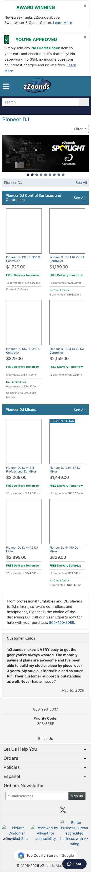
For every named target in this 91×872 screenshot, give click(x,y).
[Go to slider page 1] (32, 175)
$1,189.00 (58, 267)
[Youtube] (80, 811)
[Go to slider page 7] (59, 175)
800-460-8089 (61, 622)
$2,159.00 (59, 358)
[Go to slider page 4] (45, 175)
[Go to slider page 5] (50, 175)
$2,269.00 (16, 477)
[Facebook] (28, 811)
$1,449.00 (59, 477)
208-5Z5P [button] (45, 721)
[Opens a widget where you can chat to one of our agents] (74, 864)
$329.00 (14, 358)
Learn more (62, 22)
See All (81, 182)
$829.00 (57, 557)
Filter (79, 129)
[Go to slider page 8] (63, 175)
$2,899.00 (16, 557)
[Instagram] (45, 811)
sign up (77, 796)
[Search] (84, 102)
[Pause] (28, 174)
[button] (5, 86)
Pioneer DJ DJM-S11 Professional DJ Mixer (21, 469)
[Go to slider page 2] (36, 175)
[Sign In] (74, 86)
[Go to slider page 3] (41, 175)
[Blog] (10, 811)
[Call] (82, 86)
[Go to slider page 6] (54, 175)
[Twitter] (62, 811)
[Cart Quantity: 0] (64, 86)
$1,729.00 (15, 267)
